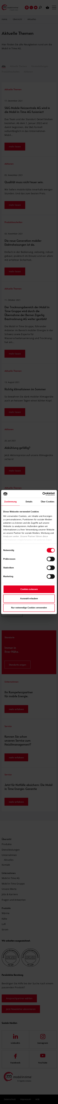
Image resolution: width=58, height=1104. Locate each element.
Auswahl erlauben (29, 598)
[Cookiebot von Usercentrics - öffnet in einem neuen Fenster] (42, 494)
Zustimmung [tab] (10, 501)
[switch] (51, 559)
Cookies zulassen (29, 589)
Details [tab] (29, 501)
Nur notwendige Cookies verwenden (29, 607)
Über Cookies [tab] (47, 501)
